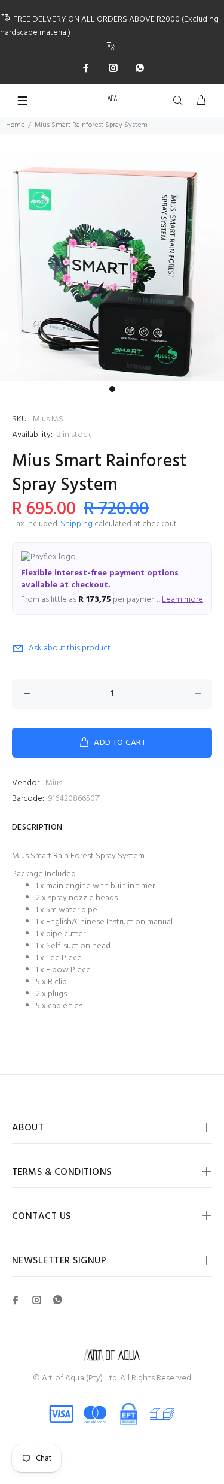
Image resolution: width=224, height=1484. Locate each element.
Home (15, 125)
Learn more (182, 600)
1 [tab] (112, 389)
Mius (53, 783)
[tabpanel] (112, 267)
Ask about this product (70, 648)
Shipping (76, 524)
